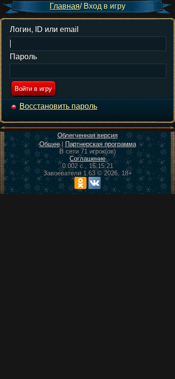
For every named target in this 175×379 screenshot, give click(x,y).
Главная (65, 6)
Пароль (23, 56)
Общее (49, 144)
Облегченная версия (87, 135)
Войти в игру (33, 88)
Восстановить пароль (58, 106)
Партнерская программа (100, 144)
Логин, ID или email (44, 29)
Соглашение (87, 158)
